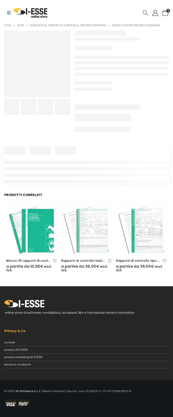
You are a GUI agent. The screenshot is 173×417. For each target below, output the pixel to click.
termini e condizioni (17, 364)
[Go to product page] (32, 230)
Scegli (50, 212)
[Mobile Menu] (9, 12)
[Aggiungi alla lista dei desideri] (55, 260)
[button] (145, 13)
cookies (9, 342)
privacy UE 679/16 (16, 350)
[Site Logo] (30, 13)
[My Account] (155, 13)
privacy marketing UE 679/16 (23, 357)
